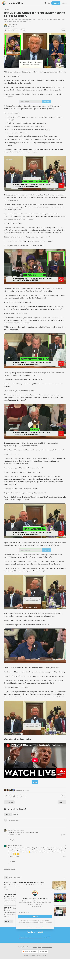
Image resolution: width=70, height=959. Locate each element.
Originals (7, 9)
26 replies (12, 840)
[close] (51, 891)
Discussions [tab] (17, 877)
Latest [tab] (10, 877)
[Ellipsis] (65, 830)
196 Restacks (26, 790)
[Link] (1, 739)
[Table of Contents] (2, 479)
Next (60, 802)
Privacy (35, 947)
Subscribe (56, 3)
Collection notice (47, 947)
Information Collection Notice (34, 922)
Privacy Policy (47, 922)
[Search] (45, 3)
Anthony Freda (12, 830)
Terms (39, 947)
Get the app (43, 951)
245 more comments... (10, 869)
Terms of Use (43, 920)
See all (7, 921)
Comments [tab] (8, 814)
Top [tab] (6, 877)
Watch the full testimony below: (18, 739)
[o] (35, 173)
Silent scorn (11, 845)
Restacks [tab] (15, 814)
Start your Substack (30, 951)
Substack (26, 955)
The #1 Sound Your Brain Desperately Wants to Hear (24, 882)
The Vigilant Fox (12, 24)
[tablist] (11, 814)
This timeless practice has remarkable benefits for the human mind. (24, 885)
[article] (35, 886)
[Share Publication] (49, 3)
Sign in (64, 3)
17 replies (12, 861)
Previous (10, 802)
